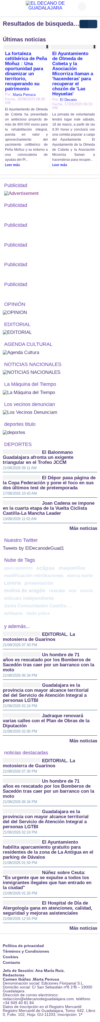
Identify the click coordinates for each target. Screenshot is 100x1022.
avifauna (13, 613)
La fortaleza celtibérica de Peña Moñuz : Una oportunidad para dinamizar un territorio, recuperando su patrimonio (26, 71)
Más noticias (83, 528)
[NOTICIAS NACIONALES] (31, 372)
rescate (57, 590)
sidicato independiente (29, 598)
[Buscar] (93, 6)
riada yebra (38, 613)
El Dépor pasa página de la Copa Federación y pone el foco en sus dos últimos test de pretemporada (49, 482)
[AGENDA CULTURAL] (21, 352)
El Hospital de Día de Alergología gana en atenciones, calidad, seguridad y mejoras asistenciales (47, 908)
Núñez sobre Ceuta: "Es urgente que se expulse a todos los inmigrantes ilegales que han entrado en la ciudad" (47, 880)
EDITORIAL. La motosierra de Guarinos (39, 637)
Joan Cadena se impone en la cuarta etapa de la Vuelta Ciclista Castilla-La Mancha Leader (48, 508)
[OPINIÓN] (15, 312)
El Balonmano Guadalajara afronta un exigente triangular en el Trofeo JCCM (38, 457)
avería (86, 590)
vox (72, 590)
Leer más (12, 165)
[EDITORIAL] (17, 332)
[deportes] (14, 432)
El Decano (68, 100)
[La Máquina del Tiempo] (29, 392)
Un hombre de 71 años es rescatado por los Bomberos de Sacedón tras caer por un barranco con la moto (48, 662)
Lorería (12, 583)
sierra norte (80, 575)
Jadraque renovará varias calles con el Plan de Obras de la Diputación (46, 720)
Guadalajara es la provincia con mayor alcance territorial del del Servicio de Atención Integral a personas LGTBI (46, 693)
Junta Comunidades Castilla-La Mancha (39, 605)
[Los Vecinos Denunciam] (30, 412)
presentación (38, 583)
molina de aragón (24, 590)
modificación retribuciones (33, 575)
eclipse (45, 568)
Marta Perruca (24, 95)
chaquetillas (71, 568)
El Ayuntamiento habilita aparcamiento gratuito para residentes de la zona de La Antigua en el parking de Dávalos (48, 849)
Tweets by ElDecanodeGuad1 (33, 548)
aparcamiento (18, 567)
